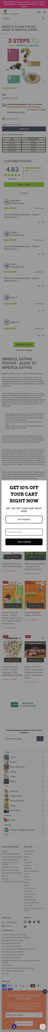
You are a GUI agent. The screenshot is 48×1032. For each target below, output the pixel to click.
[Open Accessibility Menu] (14, 1026)
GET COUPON (24, 542)
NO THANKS (24, 519)
